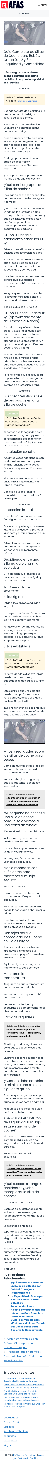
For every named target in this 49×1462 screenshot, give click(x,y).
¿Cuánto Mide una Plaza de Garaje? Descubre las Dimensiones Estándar (20, 1379)
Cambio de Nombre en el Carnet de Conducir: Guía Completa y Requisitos (21, 1392)
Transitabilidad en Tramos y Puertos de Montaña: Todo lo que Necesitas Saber (23, 1356)
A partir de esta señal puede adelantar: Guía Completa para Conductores (28, 1313)
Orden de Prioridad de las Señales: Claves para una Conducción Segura (21, 1343)
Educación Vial (12, 1422)
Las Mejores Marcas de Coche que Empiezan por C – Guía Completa (24, 1405)
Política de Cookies (28, 1458)
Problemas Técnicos (16, 1431)
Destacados (11, 1417)
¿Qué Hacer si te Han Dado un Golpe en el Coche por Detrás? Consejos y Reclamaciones (27, 1287)
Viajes (7, 1445)
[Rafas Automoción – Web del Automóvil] (12, 5)
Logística (9, 1426)
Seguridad (10, 1436)
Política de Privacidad (24, 1455)
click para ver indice (27, 101)
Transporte (10, 1440)
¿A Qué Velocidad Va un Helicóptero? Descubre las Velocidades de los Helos (21, 1399)
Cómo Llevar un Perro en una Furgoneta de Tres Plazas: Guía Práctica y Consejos (24, 1386)
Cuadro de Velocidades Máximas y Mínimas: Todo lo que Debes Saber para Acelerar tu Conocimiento (28, 1325)
